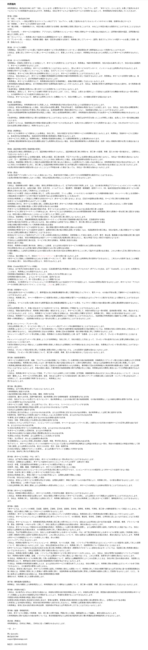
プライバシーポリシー (45, 256)
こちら (49, 284)
